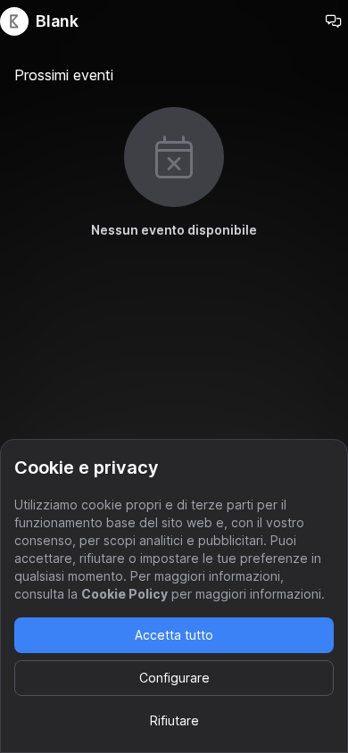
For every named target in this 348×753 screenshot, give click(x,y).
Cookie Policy (124, 593)
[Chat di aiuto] (333, 21)
